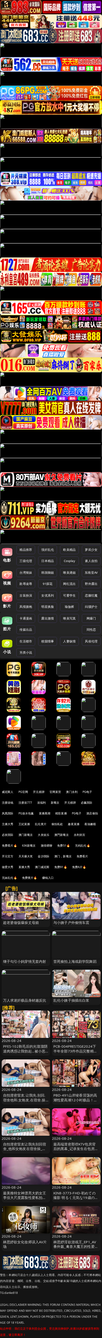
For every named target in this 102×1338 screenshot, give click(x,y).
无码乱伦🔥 (82, 845)
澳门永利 (72, 792)
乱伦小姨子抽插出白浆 (71, 1000)
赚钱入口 (48, 878)
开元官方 (8, 856)
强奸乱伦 (47, 549)
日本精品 (47, 561)
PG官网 (23, 792)
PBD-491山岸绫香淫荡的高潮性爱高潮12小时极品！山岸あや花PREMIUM (75, 1100)
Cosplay (69, 561)
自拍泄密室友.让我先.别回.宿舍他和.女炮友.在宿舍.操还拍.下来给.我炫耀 (24, 1100)
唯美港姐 (69, 572)
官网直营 (55, 792)
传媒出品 (25, 629)
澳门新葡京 (26, 835)
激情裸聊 (46, 845)
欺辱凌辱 (25, 584)
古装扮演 (25, 595)
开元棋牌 (39, 792)
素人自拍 (91, 561)
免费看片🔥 (9, 845)
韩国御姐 (47, 572)
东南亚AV (91, 572)
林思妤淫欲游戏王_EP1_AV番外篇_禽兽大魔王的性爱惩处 (75, 1246)
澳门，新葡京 (63, 856)
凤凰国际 (8, 813)
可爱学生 (69, 595)
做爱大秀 (8, 867)
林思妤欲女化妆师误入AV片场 (25, 1244)
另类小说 (25, 652)
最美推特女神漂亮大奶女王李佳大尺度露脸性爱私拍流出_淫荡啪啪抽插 (24, 1197)
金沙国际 (43, 856)
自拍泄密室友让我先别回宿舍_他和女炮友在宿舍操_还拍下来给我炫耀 (24, 1149)
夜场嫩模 (90, 824)
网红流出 (69, 584)
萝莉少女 (91, 549)
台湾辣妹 (25, 572)
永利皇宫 (79, 835)
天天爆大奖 (26, 856)
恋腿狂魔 (91, 595)
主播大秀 (8, 824)
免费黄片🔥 (29, 878)
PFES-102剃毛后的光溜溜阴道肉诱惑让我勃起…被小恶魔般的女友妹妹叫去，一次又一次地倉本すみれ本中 (25, 1053)
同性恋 (91, 629)
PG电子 (87, 792)
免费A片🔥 (79, 867)
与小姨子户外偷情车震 (71, 922)
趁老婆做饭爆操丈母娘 (21, 922)
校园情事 (47, 641)
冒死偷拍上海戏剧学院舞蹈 (75, 961)
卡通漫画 (25, 618)
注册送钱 (8, 803)
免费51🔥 (63, 845)
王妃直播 (24, 824)
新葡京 (55, 803)
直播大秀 (24, 867)
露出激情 (47, 618)
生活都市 (25, 641)
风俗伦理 (91, 641)
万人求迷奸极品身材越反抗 (24, 1000)
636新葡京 (29, 845)
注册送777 (25, 803)
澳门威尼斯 (42, 867)
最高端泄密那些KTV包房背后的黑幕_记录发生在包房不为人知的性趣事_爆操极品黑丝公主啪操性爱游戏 (75, 1151)
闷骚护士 (91, 606)
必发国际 (8, 835)
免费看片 (82, 856)
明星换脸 (47, 606)
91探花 (47, 584)
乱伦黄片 (40, 824)
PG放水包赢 (26, 813)
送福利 (41, 803)
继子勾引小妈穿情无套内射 (24, 961)
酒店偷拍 (92, 813)
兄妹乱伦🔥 (9, 878)
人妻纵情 (69, 641)
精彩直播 (61, 813)
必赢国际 (87, 803)
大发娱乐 (43, 835)
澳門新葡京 (61, 835)
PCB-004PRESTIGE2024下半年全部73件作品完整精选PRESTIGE (75, 1051)
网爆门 (91, 618)
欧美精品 (69, 549)
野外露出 (91, 584)
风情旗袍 (25, 606)
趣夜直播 (73, 824)
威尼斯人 (8, 792)
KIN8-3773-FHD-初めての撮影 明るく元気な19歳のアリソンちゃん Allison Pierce (75, 1197)
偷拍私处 (57, 824)
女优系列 (47, 595)
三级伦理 (25, 561)
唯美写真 (69, 618)
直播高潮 (45, 813)
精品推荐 (25, 549)
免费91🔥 (60, 867)
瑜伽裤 (69, 606)
